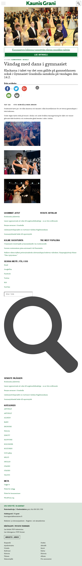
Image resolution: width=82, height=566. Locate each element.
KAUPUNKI (8, 440)
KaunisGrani (41, 3)
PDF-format (20, 532)
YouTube (7, 287)
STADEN (7, 466)
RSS (5, 283)
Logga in (7, 485)
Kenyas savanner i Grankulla (14, 225)
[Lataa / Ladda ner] (38, 88)
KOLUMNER (8, 444)
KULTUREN (8, 449)
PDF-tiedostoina (17, 529)
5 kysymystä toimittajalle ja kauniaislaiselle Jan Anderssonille (25, 244)
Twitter (6, 278)
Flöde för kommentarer (12, 493)
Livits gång (8, 453)
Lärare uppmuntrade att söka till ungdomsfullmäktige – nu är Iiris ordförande (31, 221)
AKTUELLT (8, 409)
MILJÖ (6, 457)
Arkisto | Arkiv (12, 537)
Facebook (7, 274)
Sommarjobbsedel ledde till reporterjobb (18, 234)
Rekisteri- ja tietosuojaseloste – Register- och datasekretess (24, 521)
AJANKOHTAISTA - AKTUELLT (20, 60)
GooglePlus (8, 269)
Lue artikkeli (41, 54)
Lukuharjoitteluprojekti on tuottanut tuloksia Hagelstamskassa (26, 230)
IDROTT (7, 435)
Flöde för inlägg (9, 489)
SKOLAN (7, 462)
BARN (6, 422)
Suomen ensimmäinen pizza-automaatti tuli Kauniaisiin (23, 248)
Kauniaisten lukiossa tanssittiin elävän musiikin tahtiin (41, 49)
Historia (7, 431)
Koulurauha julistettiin (12, 217)
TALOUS (7, 475)
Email (6, 265)
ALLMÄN (7, 418)
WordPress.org (9, 498)
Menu (3, 3)
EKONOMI (8, 427)
